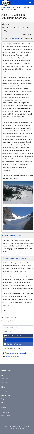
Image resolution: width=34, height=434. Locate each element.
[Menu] (30, 3)
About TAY (4, 378)
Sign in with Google (13, 348)
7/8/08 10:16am (9, 235)
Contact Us (4, 392)
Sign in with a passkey (13, 335)
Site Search (4, 382)
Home (3, 7)
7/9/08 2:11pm (9, 258)
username (13, 353)
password (22, 353)
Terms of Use (5, 412)
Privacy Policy (5, 415)
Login (3, 399)
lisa (20, 235)
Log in (8, 340)
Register (3, 402)
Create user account (12, 356)
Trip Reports (11, 7)
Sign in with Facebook (14, 344)
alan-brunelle (22, 258)
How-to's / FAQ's (6, 395)
